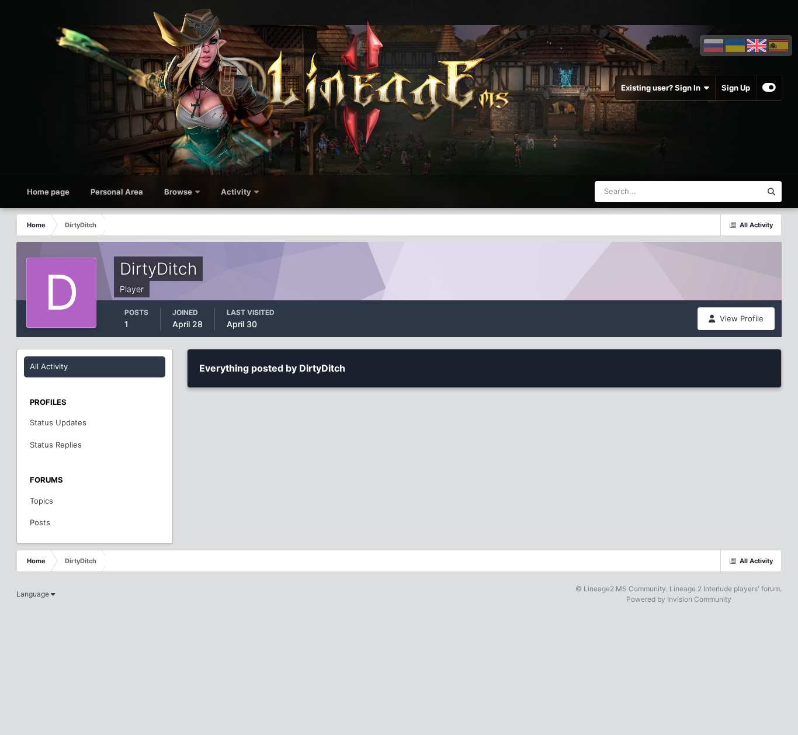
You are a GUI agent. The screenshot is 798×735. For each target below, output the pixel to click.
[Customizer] (769, 87)
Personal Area (117, 191)
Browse (178, 191)
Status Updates (720, 191)
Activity (236, 191)
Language (33, 594)
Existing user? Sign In (662, 87)
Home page (48, 191)
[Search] (771, 191)
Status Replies (56, 444)
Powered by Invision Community (678, 599)
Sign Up (735, 87)
